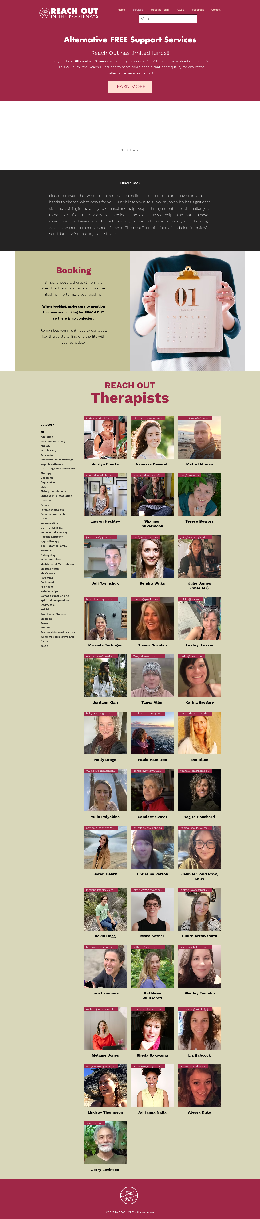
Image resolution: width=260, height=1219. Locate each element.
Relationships (49, 591)
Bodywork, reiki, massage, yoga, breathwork (57, 462)
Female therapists (52, 509)
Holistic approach (52, 536)
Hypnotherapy (50, 541)
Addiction (47, 436)
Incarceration (49, 523)
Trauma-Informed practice (58, 632)
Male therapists (51, 559)
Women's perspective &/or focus (57, 639)
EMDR (44, 486)
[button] (158, 9)
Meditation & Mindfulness (57, 563)
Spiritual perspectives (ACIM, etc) (55, 603)
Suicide (45, 609)
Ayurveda (47, 454)
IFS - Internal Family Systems (54, 548)
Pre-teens (47, 586)
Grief (44, 518)
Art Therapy (48, 450)
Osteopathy (48, 555)
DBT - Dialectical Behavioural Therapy (54, 530)
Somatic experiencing (55, 595)
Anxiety (45, 445)
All (42, 432)
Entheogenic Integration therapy (56, 498)
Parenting (47, 577)
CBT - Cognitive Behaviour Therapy (58, 471)
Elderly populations (53, 491)
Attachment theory (53, 441)
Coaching (47, 477)
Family (45, 505)
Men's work (48, 573)
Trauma (45, 627)
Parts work (48, 582)
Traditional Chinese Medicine (53, 616)
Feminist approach (53, 513)
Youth (44, 645)
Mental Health (50, 568)
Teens (44, 623)
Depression (48, 482)
